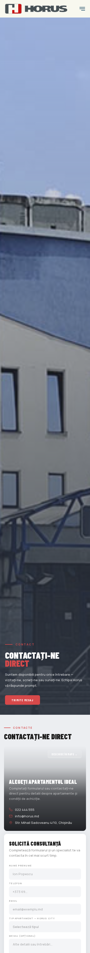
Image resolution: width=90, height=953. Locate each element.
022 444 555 (24, 809)
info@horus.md (27, 816)
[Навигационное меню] (82, 9)
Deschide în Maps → (65, 754)
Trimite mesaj (23, 700)
